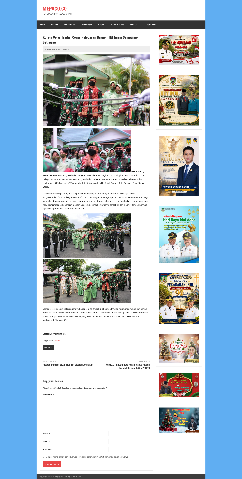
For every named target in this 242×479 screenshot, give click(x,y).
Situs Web (47, 449)
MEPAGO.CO (55, 8)
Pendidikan (87, 24)
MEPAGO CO (68, 49)
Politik (54, 24)
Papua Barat (70, 24)
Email (46, 441)
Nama (46, 433)
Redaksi (133, 24)
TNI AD (57, 340)
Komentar (48, 394)
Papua (42, 24)
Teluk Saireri (149, 24)
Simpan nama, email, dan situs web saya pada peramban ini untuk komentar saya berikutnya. (87, 456)
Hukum (101, 24)
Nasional (48, 347)
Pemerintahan (117, 24)
